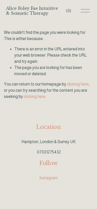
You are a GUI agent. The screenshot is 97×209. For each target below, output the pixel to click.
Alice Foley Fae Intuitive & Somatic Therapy (32, 11)
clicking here (78, 84)
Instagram (48, 178)
